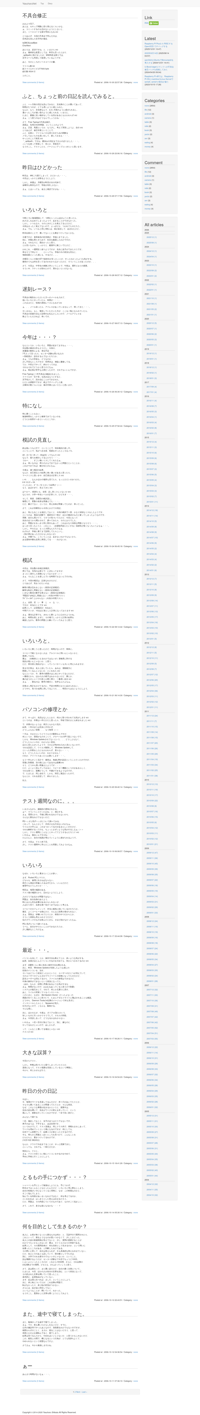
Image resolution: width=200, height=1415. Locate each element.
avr (146, 138)
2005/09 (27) (152, 1132)
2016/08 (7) (152, 406)
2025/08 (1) (152, 242)
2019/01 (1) (152, 358)
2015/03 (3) (152, 490)
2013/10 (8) (152, 589)
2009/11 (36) (152, 858)
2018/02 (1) (152, 372)
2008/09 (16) (152, 937)
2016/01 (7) (152, 433)
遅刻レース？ (37, 288)
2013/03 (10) (152, 627)
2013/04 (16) (152, 622)
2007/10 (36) (152, 1000)
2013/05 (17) (152, 616)
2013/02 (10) (152, 633)
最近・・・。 (37, 949)
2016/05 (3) (152, 411)
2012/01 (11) (152, 707)
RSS (146, 23)
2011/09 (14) (152, 732)
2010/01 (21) (152, 844)
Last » (84, 1391)
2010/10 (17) (152, 795)
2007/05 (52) (152, 1027)
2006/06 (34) (152, 1079)
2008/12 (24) (152, 921)
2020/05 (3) (152, 339)
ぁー (27, 1365)
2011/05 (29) (152, 753)
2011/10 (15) (152, 726)
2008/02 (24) (152, 975)
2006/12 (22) (152, 1047)
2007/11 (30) (152, 995)
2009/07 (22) (152, 879)
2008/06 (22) (152, 953)
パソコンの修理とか (44, 708)
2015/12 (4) (152, 441)
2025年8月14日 (151, 53)
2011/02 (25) (152, 770)
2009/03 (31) (152, 901)
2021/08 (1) (152, 303)
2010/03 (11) (152, 833)
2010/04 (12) (152, 827)
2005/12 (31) (152, 1115)
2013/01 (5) (152, 638)
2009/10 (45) (152, 863)
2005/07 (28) (152, 1142)
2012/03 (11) (152, 696)
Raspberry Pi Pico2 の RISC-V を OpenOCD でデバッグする (159, 45)
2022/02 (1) (152, 284)
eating (147, 142)
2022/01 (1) (152, 289)
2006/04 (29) (152, 1090)
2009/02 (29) (152, 907)
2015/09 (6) (152, 458)
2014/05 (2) (152, 548)
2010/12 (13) (152, 784)
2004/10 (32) (152, 1195)
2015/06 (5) (152, 474)
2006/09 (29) (152, 1063)
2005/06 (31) (152, 1148)
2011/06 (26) (152, 748)
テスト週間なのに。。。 (49, 800)
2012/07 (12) (152, 674)
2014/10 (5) (152, 521)
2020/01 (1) (152, 344)
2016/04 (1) (152, 417)
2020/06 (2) (152, 334)
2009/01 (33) (152, 912)
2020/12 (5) (152, 323)
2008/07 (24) (152, 948)
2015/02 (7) (152, 496)
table (147, 122)
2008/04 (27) (152, 964)
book (147, 130)
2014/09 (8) (152, 526)
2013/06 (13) (152, 611)
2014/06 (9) (152, 543)
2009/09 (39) (152, 869)
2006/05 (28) (152, 1085)
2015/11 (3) (152, 447)
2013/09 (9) (152, 595)
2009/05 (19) (152, 890)
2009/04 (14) (152, 896)
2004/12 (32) (152, 1184)
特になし (32, 405)
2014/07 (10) (152, 537)
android (148, 113)
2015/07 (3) (152, 469)
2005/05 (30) (152, 1153)
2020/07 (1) (152, 328)
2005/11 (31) (152, 1121)
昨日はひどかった (42, 166)
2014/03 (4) (152, 559)
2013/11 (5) (152, 584)
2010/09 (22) (152, 800)
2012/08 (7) (152, 669)
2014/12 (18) (152, 510)
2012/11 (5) (152, 652)
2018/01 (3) (152, 378)
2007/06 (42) (152, 1022)
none (135, 82)
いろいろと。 (37, 640)
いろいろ (32, 864)
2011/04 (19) (152, 759)
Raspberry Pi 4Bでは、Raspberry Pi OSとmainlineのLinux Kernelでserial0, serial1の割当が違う (159, 79)
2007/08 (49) (152, 1011)
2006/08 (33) (152, 1069)
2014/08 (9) (152, 532)
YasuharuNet (29, 3)
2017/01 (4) (152, 392)
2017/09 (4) (152, 386)
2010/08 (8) (152, 806)
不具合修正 (34, 15)
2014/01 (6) (152, 570)
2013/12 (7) (152, 578)
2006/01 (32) (152, 1107)
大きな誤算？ (37, 1052)
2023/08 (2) (152, 270)
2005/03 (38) (152, 1164)
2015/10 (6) (152, 452)
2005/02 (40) (152, 1170)
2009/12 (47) (152, 852)
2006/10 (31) (152, 1058)
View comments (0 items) (33, 82)
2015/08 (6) (152, 463)
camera (148, 117)
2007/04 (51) (152, 1033)
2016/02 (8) (152, 427)
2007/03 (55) (152, 1038)
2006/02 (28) (152, 1101)
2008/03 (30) (152, 970)
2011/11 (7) (152, 721)
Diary (50, 3)
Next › (78, 1391)
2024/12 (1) (152, 251)
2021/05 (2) (152, 309)
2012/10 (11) (152, 658)
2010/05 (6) (152, 822)
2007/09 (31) (152, 1006)
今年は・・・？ (39, 336)
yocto (147, 134)
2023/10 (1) (152, 265)
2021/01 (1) (152, 314)
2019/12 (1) (152, 353)
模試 (27, 559)
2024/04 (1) (152, 256)
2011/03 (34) (152, 764)
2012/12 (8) (152, 647)
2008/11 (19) (152, 926)
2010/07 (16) (152, 811)
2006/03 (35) (152, 1096)
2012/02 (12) (152, 701)
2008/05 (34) (152, 959)
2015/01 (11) (152, 501)
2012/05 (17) (152, 685)
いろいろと (35, 209)
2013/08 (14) (152, 600)
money (147, 146)
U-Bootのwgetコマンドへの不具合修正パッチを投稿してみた (159, 68)
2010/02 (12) (152, 838)
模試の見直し (37, 439)
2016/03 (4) (152, 422)
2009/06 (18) (152, 885)
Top (42, 3)
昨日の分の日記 (39, 1090)
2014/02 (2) (152, 564)
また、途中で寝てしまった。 (54, 1313)
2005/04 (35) (152, 1159)
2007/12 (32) (152, 989)
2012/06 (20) (152, 680)
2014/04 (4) (152, 553)
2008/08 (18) (152, 943)
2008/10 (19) (152, 932)
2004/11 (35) (152, 1189)
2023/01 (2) (152, 275)
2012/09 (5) (152, 663)
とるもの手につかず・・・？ (54, 1176)
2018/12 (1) (152, 367)
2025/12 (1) (152, 237)
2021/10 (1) (152, 298)
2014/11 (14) (152, 515)
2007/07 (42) (152, 1016)
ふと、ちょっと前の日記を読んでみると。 (69, 95)
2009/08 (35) (152, 874)
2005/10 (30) (152, 1126)
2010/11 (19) (152, 789)
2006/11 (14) (152, 1052)
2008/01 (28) (152, 981)
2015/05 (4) (152, 480)
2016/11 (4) (152, 400)
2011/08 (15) (152, 737)
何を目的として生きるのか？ (54, 1226)
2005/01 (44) (152, 1175)
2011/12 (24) (152, 715)
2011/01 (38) (152, 775)
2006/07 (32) (152, 1074)
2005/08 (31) (152, 1137)
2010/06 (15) (152, 816)
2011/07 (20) (152, 743)
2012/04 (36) (152, 690)
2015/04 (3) (152, 485)
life (146, 109)
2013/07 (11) (152, 606)
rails (146, 126)
